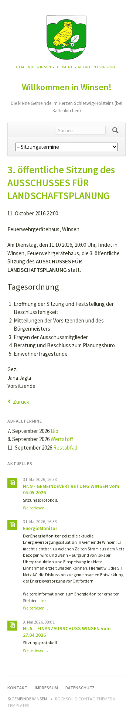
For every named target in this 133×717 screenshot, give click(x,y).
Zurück (21, 401)
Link (42, 600)
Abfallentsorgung (97, 67)
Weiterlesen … (36, 508)
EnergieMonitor (40, 528)
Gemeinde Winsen (33, 67)
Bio (54, 430)
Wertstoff (62, 439)
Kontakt (17, 687)
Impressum (46, 687)
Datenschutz (80, 687)
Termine (65, 67)
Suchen (115, 130)
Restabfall (65, 447)
